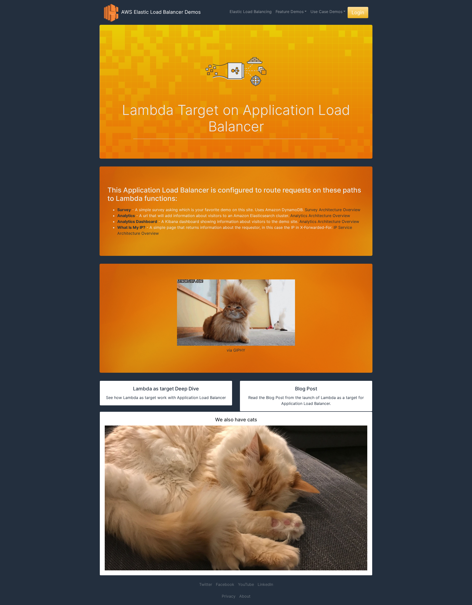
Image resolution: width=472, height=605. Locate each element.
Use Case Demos (326, 11)
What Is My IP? (131, 227)
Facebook (225, 584)
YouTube (246, 584)
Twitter (205, 584)
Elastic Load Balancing (251, 11)
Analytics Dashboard (137, 221)
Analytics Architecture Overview (320, 215)
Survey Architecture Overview (332, 209)
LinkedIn (265, 584)
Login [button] (358, 12)
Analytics (126, 215)
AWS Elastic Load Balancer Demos (159, 12)
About (245, 596)
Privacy (229, 596)
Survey (124, 209)
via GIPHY (236, 350)
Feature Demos (290, 11)
